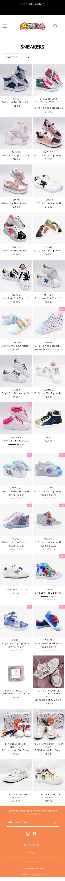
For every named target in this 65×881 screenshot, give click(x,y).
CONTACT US (32, 845)
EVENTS (32, 853)
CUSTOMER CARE (31, 861)
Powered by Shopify (32, 874)
